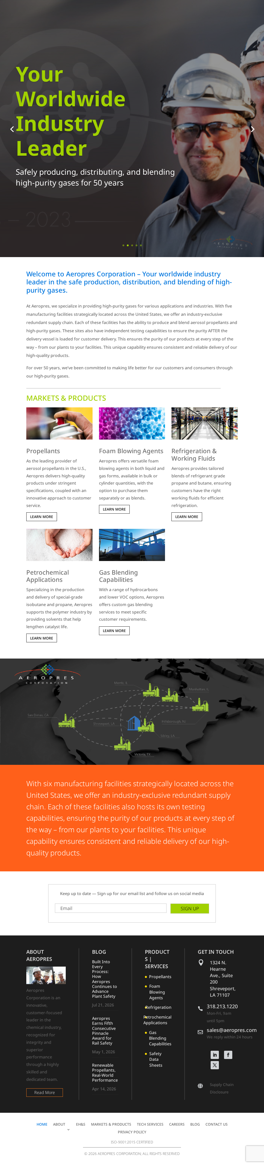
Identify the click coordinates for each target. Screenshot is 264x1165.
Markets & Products (111, 1125)
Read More (44, 1092)
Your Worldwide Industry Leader (71, 110)
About (59, 1125)
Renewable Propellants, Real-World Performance (105, 1072)
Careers (177, 1125)
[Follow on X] (215, 1065)
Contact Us (216, 1125)
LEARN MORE (41, 516)
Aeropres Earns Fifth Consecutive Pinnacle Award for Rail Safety (104, 1030)
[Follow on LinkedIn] (215, 1055)
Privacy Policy (132, 1132)
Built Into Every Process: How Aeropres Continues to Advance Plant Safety (104, 979)
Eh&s (80, 1125)
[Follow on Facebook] (228, 1055)
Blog (195, 1125)
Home (42, 1125)
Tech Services (150, 1125)
